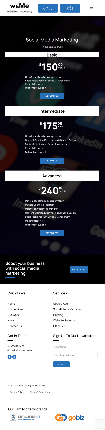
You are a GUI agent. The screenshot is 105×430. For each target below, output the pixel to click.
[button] (91, 8)
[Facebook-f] (10, 357)
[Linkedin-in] (14, 357)
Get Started (52, 96)
